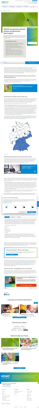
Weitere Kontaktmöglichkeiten (33, 3)
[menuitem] (4, 7)
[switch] (15, 207)
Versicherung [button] (12, 6)
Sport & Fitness (17, 326)
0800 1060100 (34, 2)
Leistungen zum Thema (31, 62)
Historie (3, 394)
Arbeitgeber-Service (29, 0)
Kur (14, 393)
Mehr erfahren (12, 254)
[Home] (1, 10)
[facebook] (4, 403)
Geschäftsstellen (29, 395)
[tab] (38, 202)
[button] (34, 7)
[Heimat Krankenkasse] (5, 2)
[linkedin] (7, 403)
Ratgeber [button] (26, 6)
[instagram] (5, 403)
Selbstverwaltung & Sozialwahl (6, 395)
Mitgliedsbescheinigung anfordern (18, 391)
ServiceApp (16, 0)
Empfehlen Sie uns (21, 0)
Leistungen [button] (4, 6)
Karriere (25, 0)
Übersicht (3, 391)
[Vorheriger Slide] (35, 303)
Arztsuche (15, 394)
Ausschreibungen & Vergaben (5, 400)
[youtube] (2, 403)
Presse (3, 392)
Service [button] (19, 6)
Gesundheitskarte (16, 392)
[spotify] (9, 403)
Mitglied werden (35, 0)
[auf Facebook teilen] (5, 294)
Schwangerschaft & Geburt (17, 328)
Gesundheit (24, 328)
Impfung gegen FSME (25, 116)
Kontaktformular (29, 394)
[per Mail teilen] (8, 294)
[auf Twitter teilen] (6, 294)
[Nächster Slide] (37, 303)
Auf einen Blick (4, 393)
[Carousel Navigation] (19, 303)
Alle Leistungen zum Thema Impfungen (19, 317)
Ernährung (22, 326)
